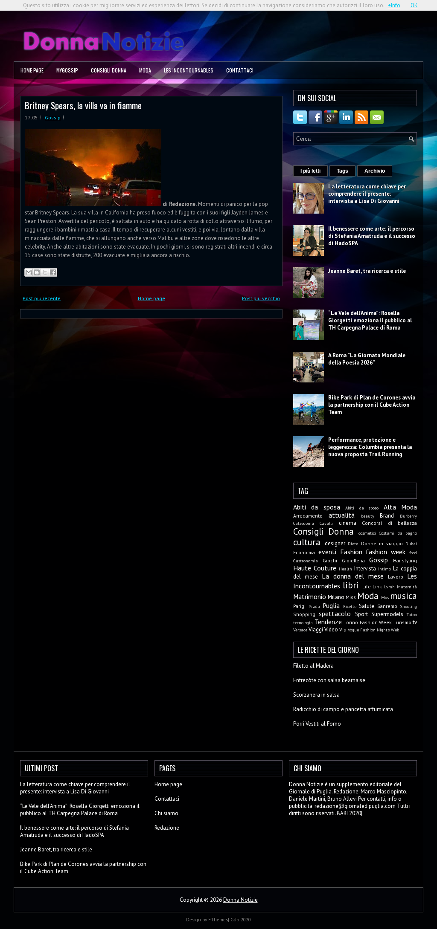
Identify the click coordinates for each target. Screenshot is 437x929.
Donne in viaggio (382, 543)
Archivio (374, 171)
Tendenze (328, 621)
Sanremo (387, 606)
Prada (314, 606)
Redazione (166, 827)
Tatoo (412, 614)
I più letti (310, 171)
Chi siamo (166, 813)
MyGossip (67, 70)
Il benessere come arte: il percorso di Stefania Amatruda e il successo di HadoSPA (371, 236)
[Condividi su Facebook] (53, 272)
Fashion (351, 551)
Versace (300, 630)
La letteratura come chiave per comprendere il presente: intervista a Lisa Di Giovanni (367, 194)
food (413, 553)
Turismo (402, 622)
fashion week (385, 551)
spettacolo (335, 613)
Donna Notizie (240, 899)
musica (403, 596)
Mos (385, 597)
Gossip (53, 117)
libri (351, 585)
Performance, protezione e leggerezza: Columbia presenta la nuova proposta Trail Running (370, 447)
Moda (145, 70)
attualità (342, 515)
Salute (366, 606)
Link (377, 586)
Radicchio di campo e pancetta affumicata (343, 709)
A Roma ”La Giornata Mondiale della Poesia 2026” (366, 359)
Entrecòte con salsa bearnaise (329, 680)
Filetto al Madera (313, 665)
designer (335, 543)
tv (415, 622)
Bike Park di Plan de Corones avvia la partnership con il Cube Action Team (371, 405)
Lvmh (389, 587)
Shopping (304, 614)
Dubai (411, 544)
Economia (304, 552)
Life (366, 586)
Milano (336, 597)
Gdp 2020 (240, 920)
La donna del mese (353, 576)
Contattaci (239, 70)
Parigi (299, 606)
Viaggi (316, 629)
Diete (353, 544)
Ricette (349, 606)
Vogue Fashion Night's (369, 630)
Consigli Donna (108, 70)
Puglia (331, 605)
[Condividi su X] (45, 272)
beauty (367, 516)
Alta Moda (400, 507)
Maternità (407, 587)
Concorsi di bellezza (389, 523)
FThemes (218, 920)
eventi (327, 551)
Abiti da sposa (316, 507)
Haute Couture (314, 568)
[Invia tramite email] (28, 272)
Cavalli (326, 523)
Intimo (384, 569)
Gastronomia (305, 561)
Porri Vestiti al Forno (317, 723)
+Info (394, 5)
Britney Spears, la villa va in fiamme (83, 105)
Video (331, 629)
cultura (306, 542)
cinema (347, 523)
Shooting (408, 606)
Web (395, 630)
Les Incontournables (188, 70)
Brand (387, 515)
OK (414, 5)
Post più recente (42, 298)
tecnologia (303, 622)
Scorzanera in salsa (316, 694)
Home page (32, 70)
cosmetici (367, 533)
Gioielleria (353, 560)
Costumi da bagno (398, 533)
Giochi (330, 560)
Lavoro (395, 576)
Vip (343, 629)
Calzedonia (303, 523)
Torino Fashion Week (368, 622)
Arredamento (308, 515)
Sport (361, 614)
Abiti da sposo (362, 508)
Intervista (365, 568)
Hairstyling (405, 560)
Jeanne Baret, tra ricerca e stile (367, 271)
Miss (351, 597)
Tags (342, 171)
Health (345, 569)
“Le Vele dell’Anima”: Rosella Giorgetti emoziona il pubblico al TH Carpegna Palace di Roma (370, 320)
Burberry (408, 516)
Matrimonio (309, 596)
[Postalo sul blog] (36, 272)
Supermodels (387, 614)
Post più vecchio (261, 298)
